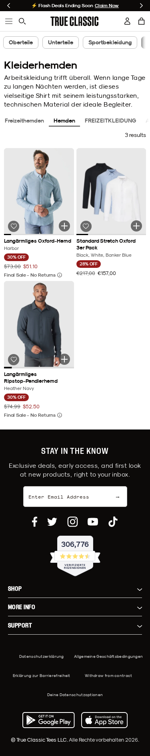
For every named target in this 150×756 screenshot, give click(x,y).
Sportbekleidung (110, 42)
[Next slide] (141, 6)
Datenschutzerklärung (41, 656)
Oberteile (21, 42)
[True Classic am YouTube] (93, 522)
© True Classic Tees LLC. (40, 739)
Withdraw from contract (108, 675)
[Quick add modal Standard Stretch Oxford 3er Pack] (136, 226)
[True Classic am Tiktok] (113, 522)
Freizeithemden (24, 120)
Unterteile (60, 42)
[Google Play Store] (48, 720)
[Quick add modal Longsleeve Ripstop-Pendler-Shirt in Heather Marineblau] (64, 359)
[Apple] (104, 720)
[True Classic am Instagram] (72, 522)
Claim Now (107, 5)
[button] (141, 21)
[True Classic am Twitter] (52, 522)
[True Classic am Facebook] (34, 522)
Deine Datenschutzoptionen (75, 694)
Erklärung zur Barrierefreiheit (41, 675)
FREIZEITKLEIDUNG (110, 120)
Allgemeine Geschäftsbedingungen (108, 656)
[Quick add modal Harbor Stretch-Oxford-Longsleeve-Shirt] (64, 226)
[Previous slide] (8, 6)
